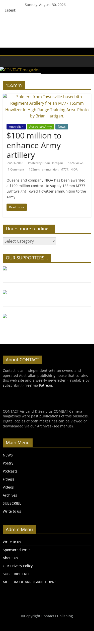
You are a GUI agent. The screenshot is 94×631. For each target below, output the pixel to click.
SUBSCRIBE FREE (16, 573)
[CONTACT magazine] (5, 58)
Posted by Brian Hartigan (45, 163)
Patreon (45, 385)
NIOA (74, 169)
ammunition (50, 169)
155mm (34, 169)
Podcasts (10, 471)
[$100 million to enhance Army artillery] (47, 96)
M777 (64, 169)
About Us (10, 557)
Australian (16, 126)
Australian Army (40, 126)
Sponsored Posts (17, 549)
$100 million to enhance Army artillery (34, 145)
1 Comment (16, 169)
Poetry (8, 463)
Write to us (12, 511)
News (62, 126)
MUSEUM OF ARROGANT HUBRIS (30, 581)
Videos (8, 487)
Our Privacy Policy (18, 565)
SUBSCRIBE (12, 503)
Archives (10, 495)
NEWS (8, 455)
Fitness (9, 479)
